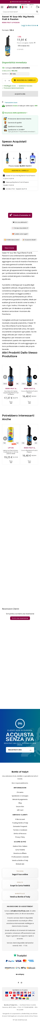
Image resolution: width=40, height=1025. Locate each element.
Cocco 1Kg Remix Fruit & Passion (29, 392)
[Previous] (5, 377)
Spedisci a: (5, 74)
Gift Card (20, 810)
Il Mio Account (20, 819)
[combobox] (18, 12)
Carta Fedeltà (20, 850)
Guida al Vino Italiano (20, 846)
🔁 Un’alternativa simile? (11, 240)
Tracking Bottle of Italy (20, 823)
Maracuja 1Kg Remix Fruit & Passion (17, 182)
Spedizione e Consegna (20, 796)
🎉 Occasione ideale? (29, 240)
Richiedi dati (20, 864)
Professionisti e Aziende (20, 857)
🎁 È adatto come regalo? (20, 234)
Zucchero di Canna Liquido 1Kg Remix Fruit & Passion (10, 392)
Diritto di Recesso (20, 833)
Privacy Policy (20, 837)
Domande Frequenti (20, 826)
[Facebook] (18, 982)
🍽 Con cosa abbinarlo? (20, 222)
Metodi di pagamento (20, 799)
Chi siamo (20, 792)
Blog (20, 803)
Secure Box (20, 806)
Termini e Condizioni (20, 830)
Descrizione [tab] (9, 248)
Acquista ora (20, 94)
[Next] (35, 377)
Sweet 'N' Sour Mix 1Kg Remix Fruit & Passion (20, 175)
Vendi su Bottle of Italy (20, 860)
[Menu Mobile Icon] (2, 7)
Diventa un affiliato (20, 853)
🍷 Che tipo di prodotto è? (20, 228)
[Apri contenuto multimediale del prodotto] (8, 45)
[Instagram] (21, 982)
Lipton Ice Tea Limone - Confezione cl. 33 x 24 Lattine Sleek (10, 452)
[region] (8, 45)
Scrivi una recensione (20, 618)
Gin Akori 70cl (10, 189)
